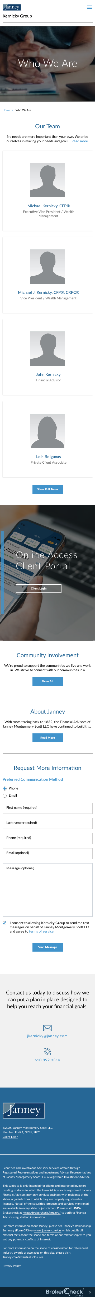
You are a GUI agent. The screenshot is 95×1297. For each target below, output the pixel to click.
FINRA (19, 1132)
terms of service (41, 931)
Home (6, 110)
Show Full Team (47, 489)
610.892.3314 (47, 1060)
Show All (47, 681)
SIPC (37, 1132)
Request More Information (47, 768)
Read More (47, 737)
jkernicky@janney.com (47, 1036)
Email (13, 795)
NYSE (28, 1132)
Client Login (38, 588)
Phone (13, 788)
